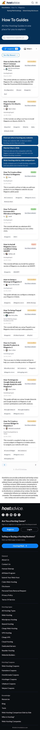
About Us (5, 560)
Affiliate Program (8, 573)
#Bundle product (9, 368)
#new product (8, 201)
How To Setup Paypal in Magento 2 (12, 311)
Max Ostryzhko (13, 315)
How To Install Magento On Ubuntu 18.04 (12, 103)
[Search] (32, 2)
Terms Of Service (8, 600)
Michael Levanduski (14, 428)
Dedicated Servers (9, 646)
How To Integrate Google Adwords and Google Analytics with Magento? (13, 383)
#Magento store (30, 197)
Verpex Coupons (8, 688)
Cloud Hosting (7, 642)
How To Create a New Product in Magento (12, 173)
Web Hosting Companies (11, 721)
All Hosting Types (8, 611)
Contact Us (6, 564)
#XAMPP (16, 272)
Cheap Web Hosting (9, 628)
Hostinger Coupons (9, 679)
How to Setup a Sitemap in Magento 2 (12, 280)
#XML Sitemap (31, 303)
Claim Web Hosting (9, 582)
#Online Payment (19, 335)
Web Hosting (7, 615)
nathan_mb (11, 254)
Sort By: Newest (10, 55)
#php (32, 127)
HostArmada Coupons (10, 675)
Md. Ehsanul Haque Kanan (14, 69)
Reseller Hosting (8, 650)
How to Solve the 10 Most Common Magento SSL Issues (12, 63)
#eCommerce (8, 197)
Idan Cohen (12, 109)
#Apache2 (7, 127)
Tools (4, 708)
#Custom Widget (9, 450)
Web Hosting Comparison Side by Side (16, 712)
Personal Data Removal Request (14, 591)
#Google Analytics (23, 409)
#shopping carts (22, 372)
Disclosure (6, 586)
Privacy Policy (7, 595)
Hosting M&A (18, 546)
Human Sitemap (8, 569)
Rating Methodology (14, 11)
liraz (9, 177)
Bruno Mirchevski (13, 284)
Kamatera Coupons (9, 670)
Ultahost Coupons (9, 684)
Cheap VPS (6, 637)
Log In (29, 529)
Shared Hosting (8, 624)
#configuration (8, 90)
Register (10, 529)
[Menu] (36, 2)
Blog (3, 704)
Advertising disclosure (30, 11)
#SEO (15, 237)
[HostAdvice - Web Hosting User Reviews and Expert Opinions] (11, 2)
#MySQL (25, 127)
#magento (27, 90)
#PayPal (29, 335)
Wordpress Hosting (9, 619)
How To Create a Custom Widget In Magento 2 (11, 423)
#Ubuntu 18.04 (8, 131)
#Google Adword (9, 409)
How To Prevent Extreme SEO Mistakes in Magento (12, 211)
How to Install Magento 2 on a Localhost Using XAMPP (10, 247)
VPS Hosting (7, 633)
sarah (10, 216)
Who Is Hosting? (8, 717)
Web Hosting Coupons (10, 666)
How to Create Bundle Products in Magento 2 (11, 345)
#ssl (5, 94)
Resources (6, 699)
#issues (19, 90)
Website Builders (8, 655)
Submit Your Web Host (10, 577)
